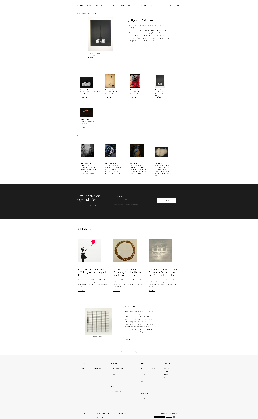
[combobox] (154, 5)
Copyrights (85, 413)
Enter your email (118, 196)
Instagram (167, 368)
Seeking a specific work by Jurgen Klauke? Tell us (129, 218)
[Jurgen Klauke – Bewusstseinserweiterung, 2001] (86, 110)
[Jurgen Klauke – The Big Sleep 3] (137, 81)
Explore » (128, 340)
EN (178, 5)
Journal (122, 5)
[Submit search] (170, 5)
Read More (81, 291)
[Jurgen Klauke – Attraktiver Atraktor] (162, 81)
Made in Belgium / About (148, 368)
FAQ (142, 371)
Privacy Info (169, 417)
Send (169, 399)
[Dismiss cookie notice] (174, 417)
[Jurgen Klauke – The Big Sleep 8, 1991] (112, 81)
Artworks (112, 5)
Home (78, 13)
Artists (103, 5)
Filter (178, 66)
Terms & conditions (103, 413)
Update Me (166, 200)
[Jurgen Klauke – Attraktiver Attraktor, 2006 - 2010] (86, 81)
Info (129, 5)
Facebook (167, 371)
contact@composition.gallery (92, 368)
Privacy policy (121, 413)
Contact (143, 381)
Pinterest (166, 375)
